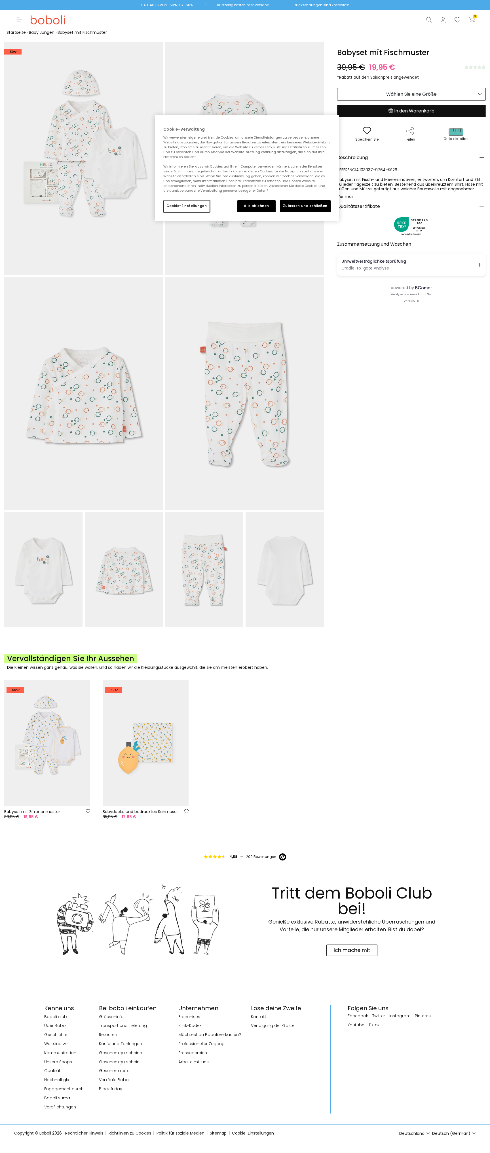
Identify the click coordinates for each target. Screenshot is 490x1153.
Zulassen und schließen (305, 206)
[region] (247, 168)
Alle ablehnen (256, 206)
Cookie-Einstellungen (186, 206)
